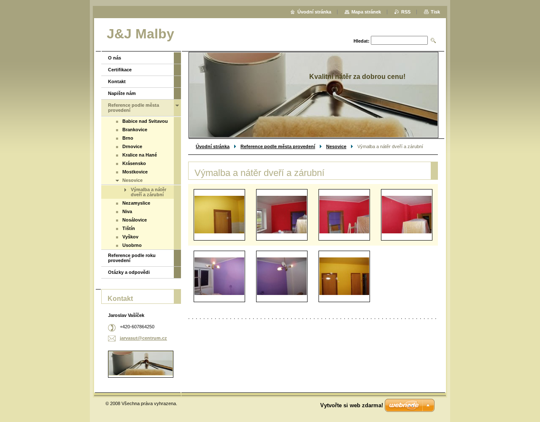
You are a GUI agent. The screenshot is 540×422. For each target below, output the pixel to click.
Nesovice (336, 146)
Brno (127, 138)
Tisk (435, 11)
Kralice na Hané (139, 154)
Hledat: (362, 40)
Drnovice (132, 146)
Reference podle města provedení (277, 146)
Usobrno (132, 245)
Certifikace (120, 69)
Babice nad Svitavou (145, 121)
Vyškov (130, 236)
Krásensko (134, 163)
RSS (405, 11)
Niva (127, 211)
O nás (114, 57)
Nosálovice (134, 219)
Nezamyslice (136, 203)
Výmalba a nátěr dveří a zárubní (148, 192)
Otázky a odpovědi (129, 272)
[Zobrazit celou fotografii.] (219, 214)
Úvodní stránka (213, 146)
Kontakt (117, 81)
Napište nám (122, 93)
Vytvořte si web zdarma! (351, 405)
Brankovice (134, 129)
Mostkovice (135, 171)
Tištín (128, 228)
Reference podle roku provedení (132, 258)
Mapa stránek (366, 11)
